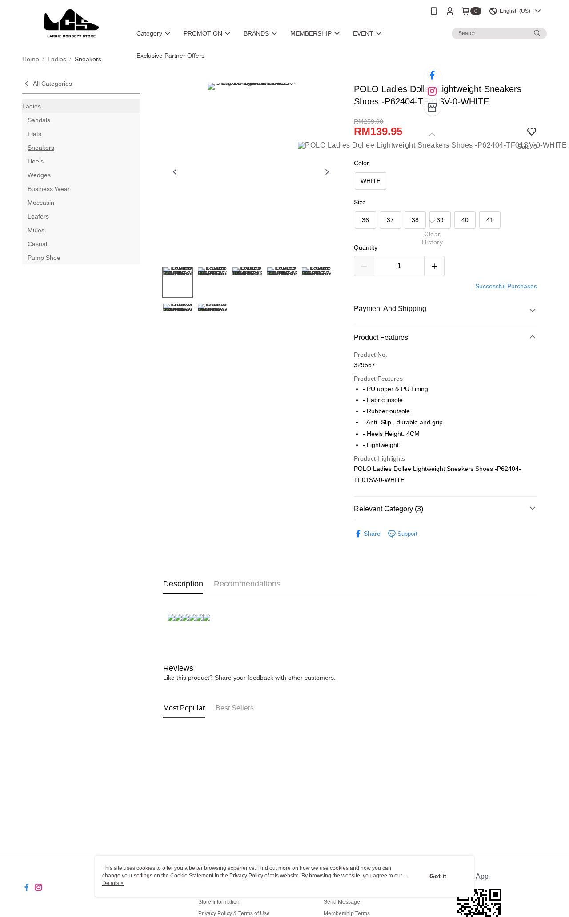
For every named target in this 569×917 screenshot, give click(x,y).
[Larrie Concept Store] (71, 23)
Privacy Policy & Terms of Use (234, 913)
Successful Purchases (506, 286)
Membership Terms (347, 913)
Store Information (219, 902)
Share (372, 533)
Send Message (342, 902)
